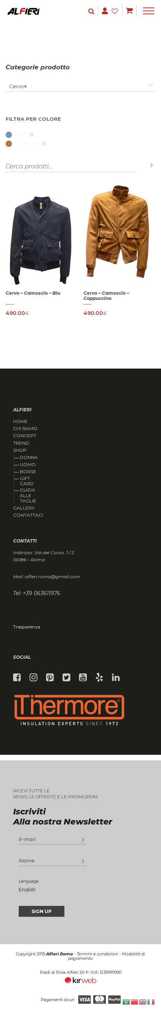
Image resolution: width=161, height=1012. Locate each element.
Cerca (146, 165)
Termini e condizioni (97, 954)
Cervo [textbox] (16, 86)
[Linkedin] (116, 677)
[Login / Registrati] (92, 11)
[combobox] (80, 86)
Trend (21, 443)
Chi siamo (25, 428)
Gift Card (27, 480)
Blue (21, 134)
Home (20, 421)
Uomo (28, 464)
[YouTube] (83, 677)
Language (29, 881)
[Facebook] (17, 677)
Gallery (23, 508)
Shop (20, 450)
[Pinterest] (50, 677)
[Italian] (151, 1001)
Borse (28, 471)
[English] (143, 1001)
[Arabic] (126, 1001)
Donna (29, 457)
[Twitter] (66, 677)
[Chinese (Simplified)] (135, 1001)
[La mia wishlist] (116, 11)
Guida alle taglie (28, 495)
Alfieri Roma (59, 954)
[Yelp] (99, 677)
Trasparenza (26, 627)
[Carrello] (129, 11)
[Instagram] (33, 677)
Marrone (28, 143)
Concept (24, 435)
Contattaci (28, 515)
